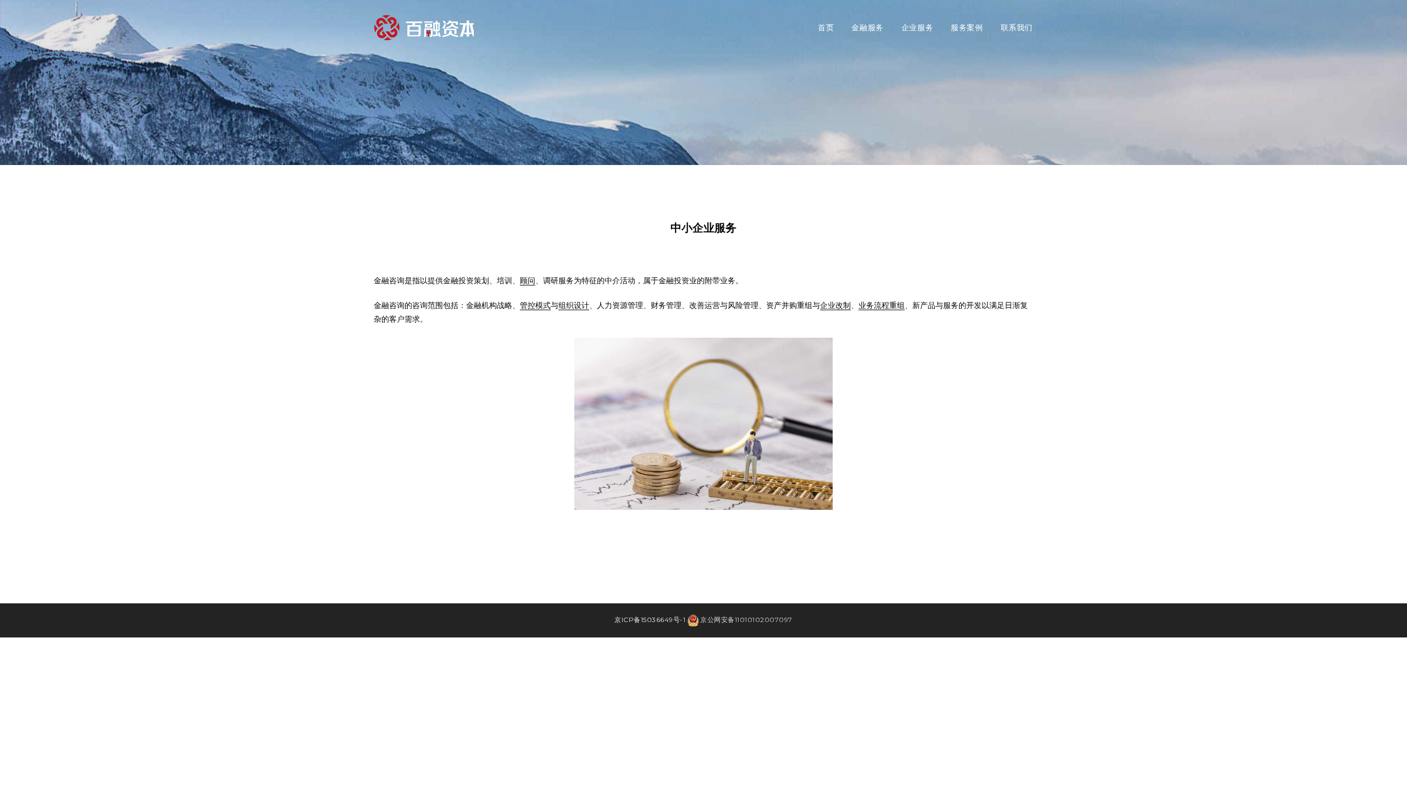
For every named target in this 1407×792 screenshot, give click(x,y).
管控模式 (535, 305)
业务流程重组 (881, 305)
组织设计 (573, 305)
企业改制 (835, 305)
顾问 (527, 280)
